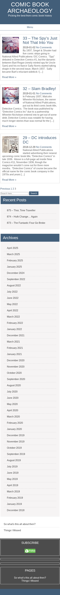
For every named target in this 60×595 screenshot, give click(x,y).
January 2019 (14, 504)
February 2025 (15, 260)
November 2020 (15, 366)
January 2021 (14, 354)
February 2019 (15, 497)
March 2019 (13, 491)
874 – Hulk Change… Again (22, 216)
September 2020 (16, 379)
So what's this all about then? (20, 524)
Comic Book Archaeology (30, 7)
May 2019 (12, 479)
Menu (30, 27)
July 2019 (12, 466)
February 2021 (15, 348)
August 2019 (14, 460)
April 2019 (12, 485)
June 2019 (12, 472)
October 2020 (14, 373)
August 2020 (14, 385)
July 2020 (12, 391)
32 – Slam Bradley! (39, 88)
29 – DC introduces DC (39, 139)
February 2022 (15, 323)
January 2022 (14, 329)
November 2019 (15, 441)
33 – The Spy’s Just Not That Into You (40, 40)
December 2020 (15, 360)
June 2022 (12, 298)
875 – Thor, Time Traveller (21, 210)
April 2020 (12, 410)
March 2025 (13, 254)
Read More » (9, 77)
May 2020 (12, 404)
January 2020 (14, 429)
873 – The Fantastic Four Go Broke (26, 223)
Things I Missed (12, 530)
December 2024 (15, 273)
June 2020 (12, 398)
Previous (5, 188)
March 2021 (13, 341)
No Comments (44, 47)
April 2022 (12, 310)
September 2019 (16, 454)
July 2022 (12, 291)
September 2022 (16, 279)
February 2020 (15, 423)
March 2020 (13, 416)
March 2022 (13, 316)
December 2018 (15, 510)
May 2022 (12, 304)
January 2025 (14, 266)
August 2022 (14, 285)
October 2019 (14, 448)
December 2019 (15, 435)
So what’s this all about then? (30, 577)
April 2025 (12, 248)
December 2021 (15, 335)
